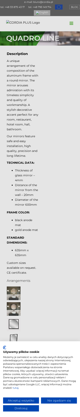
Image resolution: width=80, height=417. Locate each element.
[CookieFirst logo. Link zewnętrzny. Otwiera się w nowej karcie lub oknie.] (4, 347)
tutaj (15, 387)
